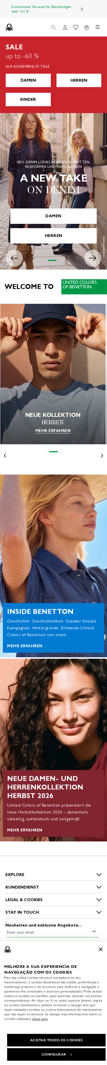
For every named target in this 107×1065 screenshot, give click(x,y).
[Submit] (93, 931)
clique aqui (40, 1019)
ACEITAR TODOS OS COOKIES (56, 1040)
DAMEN (28, 80)
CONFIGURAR (54, 1054)
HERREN (78, 80)
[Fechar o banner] (101, 949)
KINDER (28, 99)
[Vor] (81, 9)
